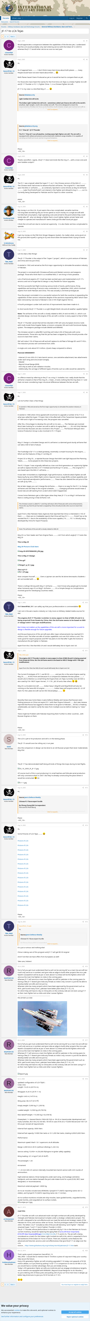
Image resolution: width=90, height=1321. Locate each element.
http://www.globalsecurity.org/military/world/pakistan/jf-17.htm (49, 1245)
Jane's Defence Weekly (32, 797)
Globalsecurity (29, 95)
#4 (87, 175)
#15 (86, 922)
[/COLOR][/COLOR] (48, 1233)
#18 (86, 1079)
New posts (4, 22)
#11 (86, 651)
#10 (86, 602)
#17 (86, 1040)
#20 (86, 1250)
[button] (22, 18)
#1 (87, 41)
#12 (86, 735)
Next (12, 36)
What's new (16, 18)
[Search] (87, 18)
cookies (17, 1310)
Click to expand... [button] (52, 109)
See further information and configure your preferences (22, 1316)
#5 (87, 207)
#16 (86, 966)
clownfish (9, 52)
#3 (87, 156)
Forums (6, 18)
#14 (86, 825)
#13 (86, 788)
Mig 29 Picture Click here (28, 546)
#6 (87, 231)
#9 (87, 392)
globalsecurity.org (30, 126)
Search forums (14, 22)
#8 (87, 374)
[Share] (83, 41)
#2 (87, 59)
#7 (87, 250)
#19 (86, 1207)
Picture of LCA (23, 841)
